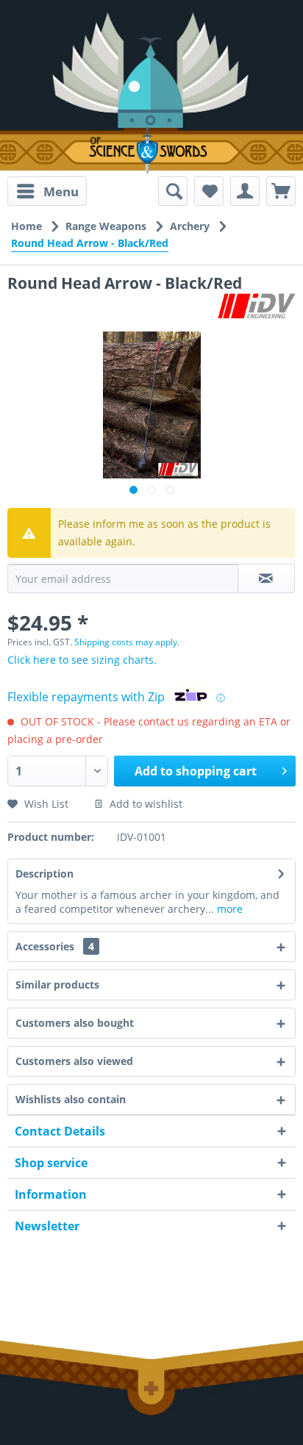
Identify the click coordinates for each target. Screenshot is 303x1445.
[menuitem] (47, 191)
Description (44, 874)
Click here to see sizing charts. (82, 660)
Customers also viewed (74, 1061)
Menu (61, 191)
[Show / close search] (173, 191)
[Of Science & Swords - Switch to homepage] (151, 151)
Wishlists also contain (70, 1099)
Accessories (54, 946)
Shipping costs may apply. (126, 642)
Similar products (57, 985)
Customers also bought (74, 1023)
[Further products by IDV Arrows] (257, 306)
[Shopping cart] (281, 191)
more (228, 909)
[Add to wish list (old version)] (209, 191)
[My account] (245, 191)
